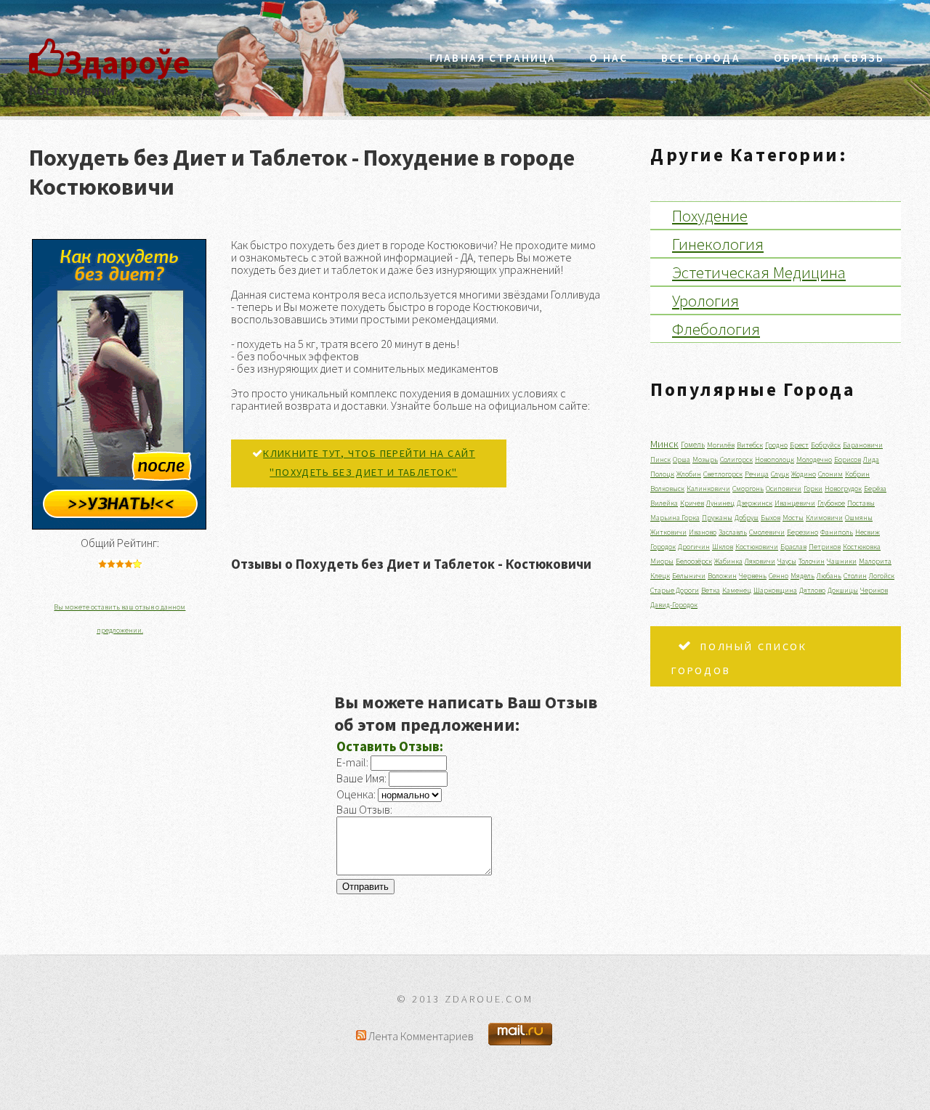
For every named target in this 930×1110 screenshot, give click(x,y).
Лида (871, 459)
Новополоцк (774, 459)
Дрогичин (694, 546)
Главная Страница (492, 58)
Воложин (722, 575)
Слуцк (780, 474)
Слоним (830, 474)
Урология (705, 300)
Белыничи (688, 575)
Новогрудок (843, 488)
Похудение (710, 215)
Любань (829, 575)
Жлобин (688, 474)
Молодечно (814, 459)
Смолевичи (767, 532)
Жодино (803, 474)
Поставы (861, 503)
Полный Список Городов (739, 658)
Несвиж (867, 532)
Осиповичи (783, 488)
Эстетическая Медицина (759, 272)
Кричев (692, 503)
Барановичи (863, 445)
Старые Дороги (674, 590)
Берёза (875, 488)
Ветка (710, 590)
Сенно (778, 575)
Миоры (662, 561)
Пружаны (717, 517)
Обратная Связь (829, 58)
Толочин (811, 561)
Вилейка (664, 503)
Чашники (842, 561)
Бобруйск (826, 445)
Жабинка (728, 561)
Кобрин (857, 474)
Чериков (874, 590)
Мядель (802, 575)
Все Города (700, 58)
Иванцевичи (795, 503)
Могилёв (721, 445)
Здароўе (127, 61)
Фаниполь (836, 532)
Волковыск (667, 488)
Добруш (747, 517)
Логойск (881, 575)
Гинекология (718, 243)
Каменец (736, 590)
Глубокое (831, 503)
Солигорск (736, 459)
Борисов (847, 459)
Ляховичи (760, 561)
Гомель (693, 444)
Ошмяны (859, 517)
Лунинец (720, 503)
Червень (753, 575)
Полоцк (662, 474)
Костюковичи (756, 546)
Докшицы (843, 590)
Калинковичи (708, 488)
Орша (681, 459)
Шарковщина (775, 590)
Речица (757, 474)
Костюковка (862, 546)
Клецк (660, 575)
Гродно (776, 445)
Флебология (716, 328)
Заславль (733, 532)
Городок (663, 546)
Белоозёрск (694, 561)
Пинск (660, 459)
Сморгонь (748, 488)
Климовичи (824, 517)
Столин (855, 575)
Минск (664, 443)
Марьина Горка (675, 517)
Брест (799, 445)
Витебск (750, 445)
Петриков (825, 546)
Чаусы (786, 561)
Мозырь (705, 459)
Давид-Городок (674, 604)
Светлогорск (723, 474)
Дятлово (812, 590)
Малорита (875, 561)
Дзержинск (754, 503)
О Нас (608, 58)
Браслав (793, 546)
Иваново (702, 532)
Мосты (793, 517)
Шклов (722, 546)
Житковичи (668, 532)
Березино (802, 532)
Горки (813, 488)
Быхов (770, 517)
